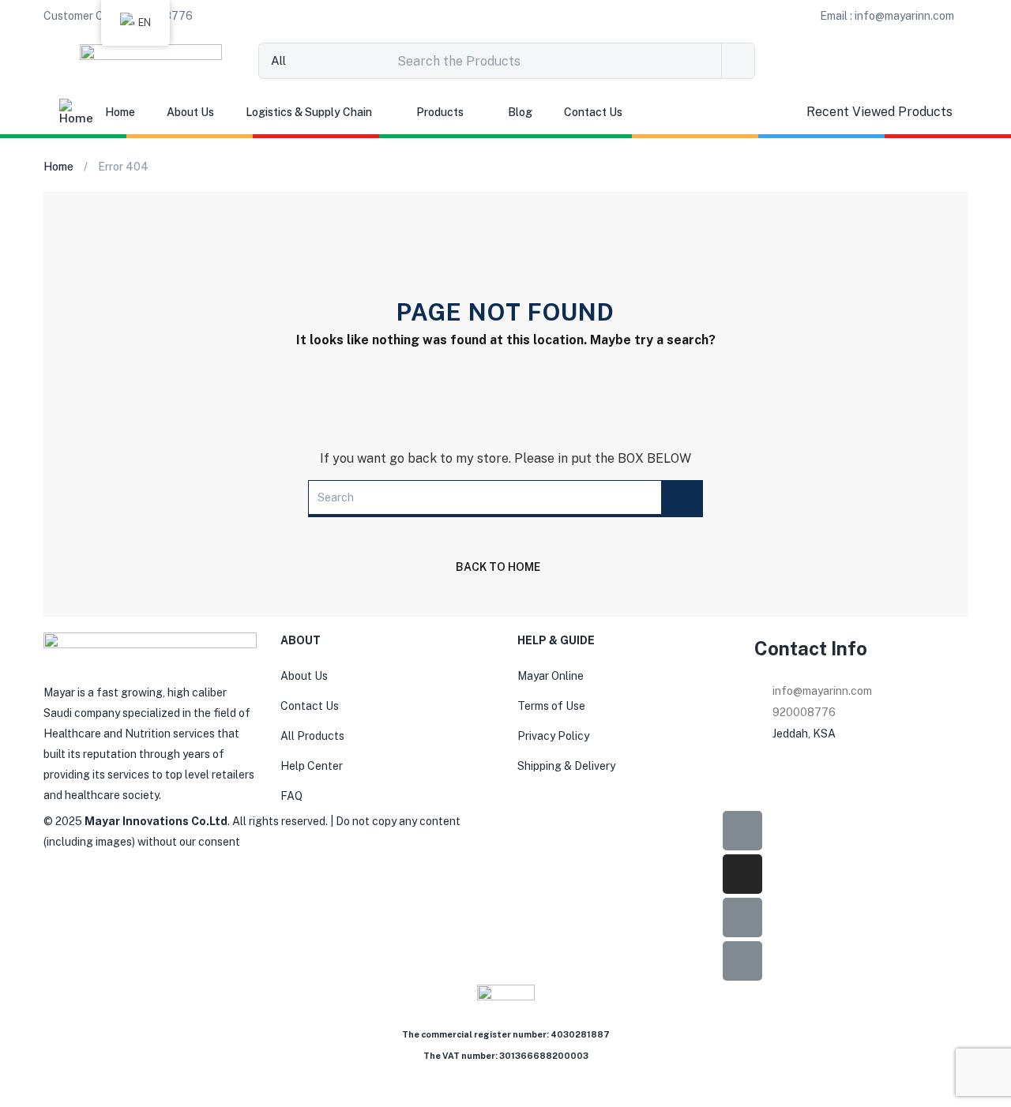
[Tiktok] (742, 917)
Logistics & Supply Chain (309, 112)
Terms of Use (551, 706)
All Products (312, 736)
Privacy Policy (553, 736)
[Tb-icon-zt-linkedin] (742, 961)
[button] (887, 15)
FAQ (291, 796)
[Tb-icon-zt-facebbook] (742, 830)
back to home (498, 567)
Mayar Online (550, 676)
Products (440, 112)
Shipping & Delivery (566, 766)
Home (120, 112)
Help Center (311, 766)
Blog (520, 112)
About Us (190, 112)
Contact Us (593, 112)
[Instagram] (742, 874)
